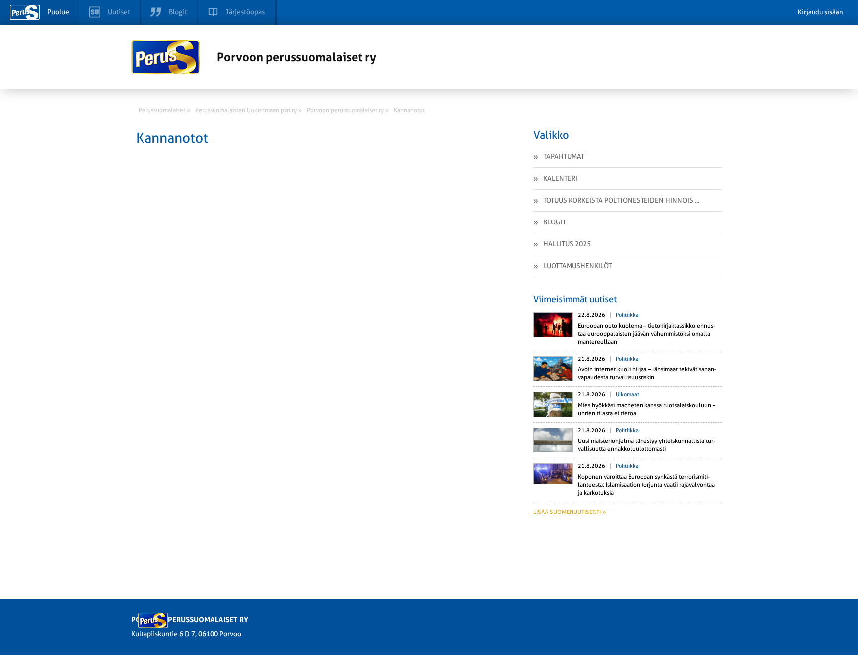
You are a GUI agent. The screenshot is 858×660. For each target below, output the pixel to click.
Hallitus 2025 (567, 244)
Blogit (554, 222)
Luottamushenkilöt (577, 266)
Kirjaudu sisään (820, 12)
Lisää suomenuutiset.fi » (569, 512)
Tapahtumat (563, 156)
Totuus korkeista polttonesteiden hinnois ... (621, 200)
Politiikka (627, 315)
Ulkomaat (627, 394)
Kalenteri (560, 178)
